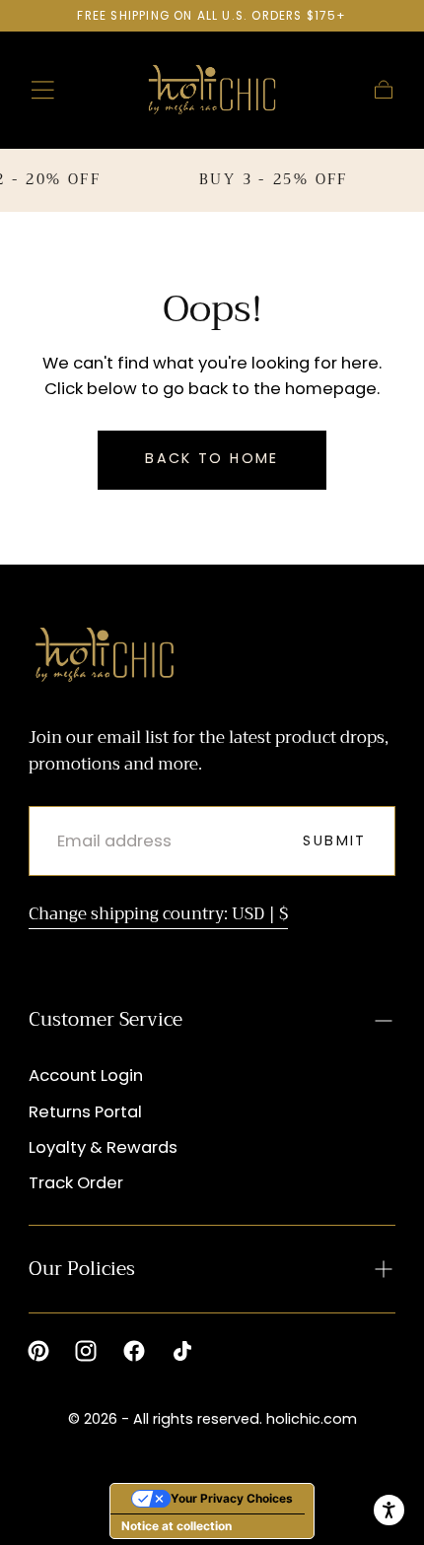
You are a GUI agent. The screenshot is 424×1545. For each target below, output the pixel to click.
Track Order (76, 1183)
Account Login (86, 1075)
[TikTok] (182, 1351)
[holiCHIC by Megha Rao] (212, 89)
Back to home (212, 458)
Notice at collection (176, 1525)
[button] (43, 90)
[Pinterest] (38, 1351)
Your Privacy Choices (232, 1498)
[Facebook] (134, 1351)
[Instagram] (85, 1351)
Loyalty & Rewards (103, 1147)
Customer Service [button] (105, 1019)
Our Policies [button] (82, 1268)
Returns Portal (85, 1112)
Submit (334, 840)
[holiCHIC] (105, 655)
